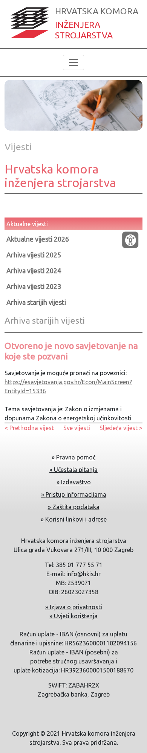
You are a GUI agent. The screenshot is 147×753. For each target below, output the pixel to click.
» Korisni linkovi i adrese (74, 519)
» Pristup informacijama (73, 494)
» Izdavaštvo (74, 482)
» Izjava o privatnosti (73, 607)
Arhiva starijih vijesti (36, 302)
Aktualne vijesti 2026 (37, 239)
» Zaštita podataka (74, 507)
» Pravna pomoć (73, 457)
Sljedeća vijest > (121, 427)
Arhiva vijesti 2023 (33, 286)
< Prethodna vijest (29, 427)
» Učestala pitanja (73, 469)
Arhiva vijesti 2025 (33, 255)
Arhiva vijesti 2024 (33, 270)
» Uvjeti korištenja (73, 616)
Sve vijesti (76, 427)
